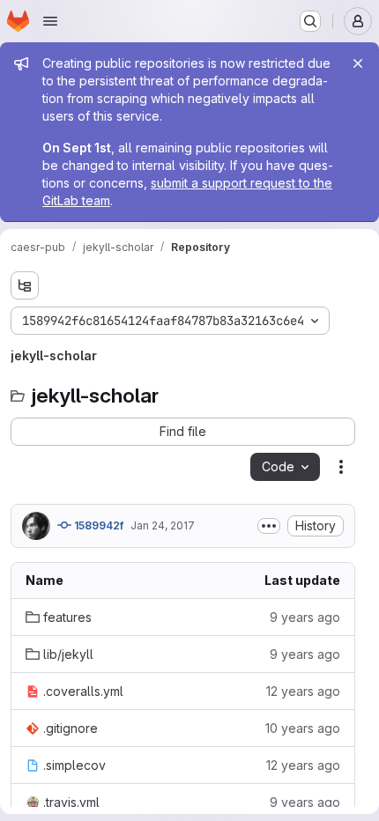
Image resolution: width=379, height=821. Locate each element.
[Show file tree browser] (25, 285)
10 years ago (302, 728)
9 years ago (305, 617)
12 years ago (303, 691)
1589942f (97, 525)
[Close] (357, 63)
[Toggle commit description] (268, 526)
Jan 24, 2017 (162, 525)
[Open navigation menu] (50, 21)
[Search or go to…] (310, 21)
